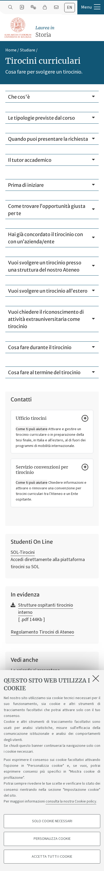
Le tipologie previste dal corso (41, 118)
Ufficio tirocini (31, 418)
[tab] (69, 7)
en (69, 7)
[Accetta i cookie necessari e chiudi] (95, 678)
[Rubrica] (21, 7)
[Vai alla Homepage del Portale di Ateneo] (18, 28)
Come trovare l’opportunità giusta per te (46, 209)
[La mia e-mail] (56, 7)
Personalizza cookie (52, 838)
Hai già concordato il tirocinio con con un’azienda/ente (45, 238)
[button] (90, 7)
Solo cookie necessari (52, 821)
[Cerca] (10, 7)
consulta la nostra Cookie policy (71, 801)
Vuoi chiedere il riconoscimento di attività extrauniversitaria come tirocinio (46, 319)
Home (11, 50)
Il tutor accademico (29, 160)
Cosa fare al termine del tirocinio (44, 372)
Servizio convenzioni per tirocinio (42, 469)
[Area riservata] (44, 7)
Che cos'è (19, 97)
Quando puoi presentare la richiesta (48, 139)
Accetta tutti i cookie (52, 856)
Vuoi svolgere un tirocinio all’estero (47, 291)
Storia (44, 31)
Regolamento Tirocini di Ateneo (42, 632)
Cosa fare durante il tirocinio (39, 347)
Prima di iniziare (26, 185)
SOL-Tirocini (23, 552)
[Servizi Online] (33, 7)
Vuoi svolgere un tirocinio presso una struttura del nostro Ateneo (44, 266)
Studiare (27, 50)
